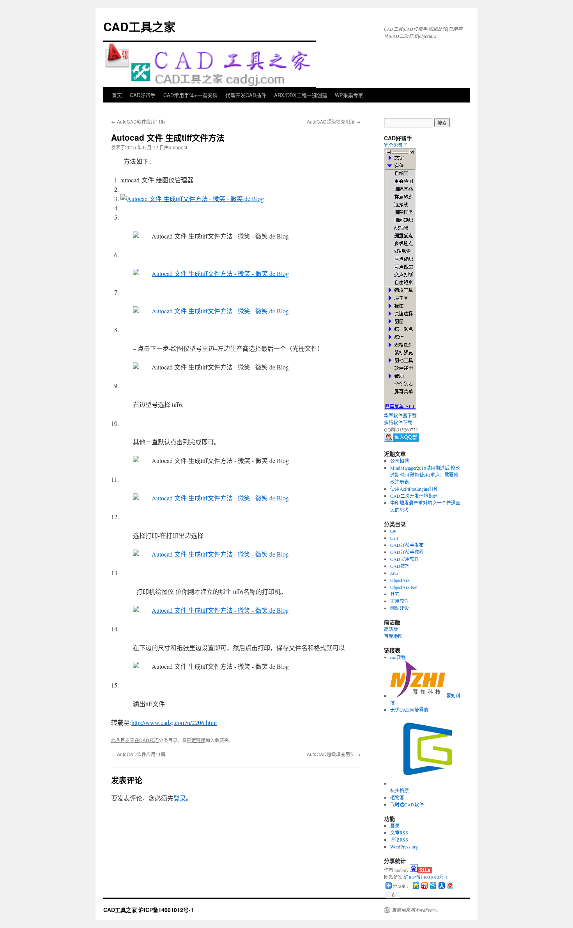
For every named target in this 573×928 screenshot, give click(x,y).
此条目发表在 (125, 740)
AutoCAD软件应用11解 (138, 121)
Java (394, 573)
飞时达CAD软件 (407, 804)
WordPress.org (404, 846)
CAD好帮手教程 (407, 552)
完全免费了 (395, 145)
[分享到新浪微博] (424, 885)
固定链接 (196, 740)
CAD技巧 (149, 740)
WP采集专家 (349, 95)
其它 (395, 594)
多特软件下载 (398, 422)
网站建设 (399, 608)
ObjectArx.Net (403, 587)
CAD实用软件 (404, 559)
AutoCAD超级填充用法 (334, 121)
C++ (394, 538)
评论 (399, 839)
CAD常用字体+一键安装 (190, 95)
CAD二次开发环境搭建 (414, 496)
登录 (179, 798)
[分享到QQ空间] (415, 885)
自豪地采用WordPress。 (416, 910)
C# (393, 531)
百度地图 (393, 636)
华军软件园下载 (400, 415)
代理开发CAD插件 (245, 95)
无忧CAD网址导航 (409, 710)
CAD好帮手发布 (407, 545)
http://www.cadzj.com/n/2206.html (174, 722)
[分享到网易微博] (450, 885)
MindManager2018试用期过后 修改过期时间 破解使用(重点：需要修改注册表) (425, 475)
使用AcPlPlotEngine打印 (414, 489)
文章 (399, 832)
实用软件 (399, 601)
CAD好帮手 (143, 95)
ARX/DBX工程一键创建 (300, 95)
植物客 (397, 797)
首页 (117, 95)
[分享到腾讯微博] (432, 885)
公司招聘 (399, 461)
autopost (178, 147)
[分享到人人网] (441, 885)
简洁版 (391, 629)
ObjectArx (400, 580)
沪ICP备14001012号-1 (426, 877)
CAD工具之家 (139, 26)
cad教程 (398, 657)
